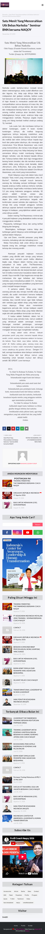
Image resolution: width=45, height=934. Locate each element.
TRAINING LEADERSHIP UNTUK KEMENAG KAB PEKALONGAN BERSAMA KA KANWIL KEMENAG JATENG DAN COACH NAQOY (25, 733)
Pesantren (19, 895)
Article (16, 891)
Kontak (30, 925)
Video (28, 899)
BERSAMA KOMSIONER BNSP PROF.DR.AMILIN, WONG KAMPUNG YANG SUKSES (26, 649)
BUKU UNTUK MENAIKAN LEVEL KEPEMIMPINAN (25, 660)
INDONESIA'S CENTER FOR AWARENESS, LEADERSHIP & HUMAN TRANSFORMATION (27, 818)
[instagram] (17, 532)
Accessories (7, 891)
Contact (36, 891)
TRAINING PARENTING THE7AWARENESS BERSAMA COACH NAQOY (26, 606)
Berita (23, 891)
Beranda (5, 14)
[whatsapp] (38, 532)
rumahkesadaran (28, 902)
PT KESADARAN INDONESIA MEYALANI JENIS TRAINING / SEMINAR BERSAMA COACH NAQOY (27, 618)
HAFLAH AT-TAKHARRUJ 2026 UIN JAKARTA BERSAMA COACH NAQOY (26, 788)
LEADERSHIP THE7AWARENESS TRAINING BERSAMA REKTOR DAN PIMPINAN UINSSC (26, 720)
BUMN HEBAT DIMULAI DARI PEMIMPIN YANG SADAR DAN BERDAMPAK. (24, 670)
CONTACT (17, 628)
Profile (27, 895)
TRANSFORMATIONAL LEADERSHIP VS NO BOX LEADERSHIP (27, 691)
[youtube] (27, 532)
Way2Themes (20, 929)
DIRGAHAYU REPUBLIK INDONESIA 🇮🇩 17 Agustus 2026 (27, 638)
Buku (29, 891)
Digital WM (38, 929)
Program (34, 895)
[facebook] (7, 532)
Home (16, 925)
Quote (5, 899)
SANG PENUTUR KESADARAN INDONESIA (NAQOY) (24, 700)
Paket (11, 895)
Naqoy (27, 931)
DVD (5, 895)
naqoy (18, 902)
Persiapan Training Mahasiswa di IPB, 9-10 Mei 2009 (27, 778)
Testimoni (20, 899)
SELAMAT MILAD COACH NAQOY (25, 680)
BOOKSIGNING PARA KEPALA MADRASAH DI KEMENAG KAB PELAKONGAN (24, 746)
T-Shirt (12, 899)
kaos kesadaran (8, 902)
